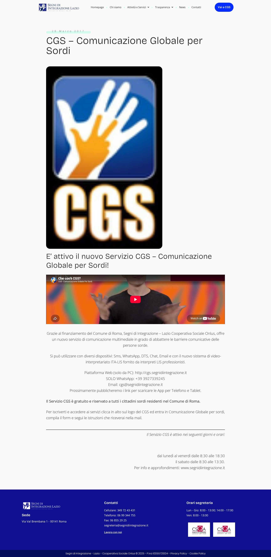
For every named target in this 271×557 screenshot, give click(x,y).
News (182, 7)
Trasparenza (162, 7)
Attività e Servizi (136, 7)
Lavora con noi (113, 532)
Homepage (97, 7)
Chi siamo (115, 7)
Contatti (196, 7)
